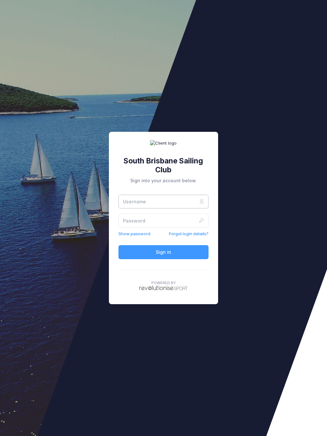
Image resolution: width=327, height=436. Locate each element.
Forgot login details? (189, 233)
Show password (134, 233)
